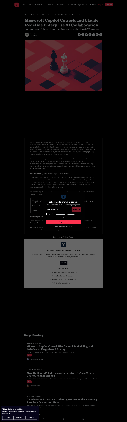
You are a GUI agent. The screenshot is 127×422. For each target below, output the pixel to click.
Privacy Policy (71, 214)
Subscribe (76, 209)
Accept (8, 418)
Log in (70, 226)
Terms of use (25, 412)
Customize (19, 418)
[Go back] (45, 194)
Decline (31, 418)
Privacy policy (13, 412)
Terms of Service (60, 214)
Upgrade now (63, 222)
